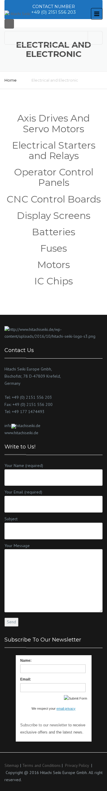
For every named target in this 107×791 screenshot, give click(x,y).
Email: (25, 679)
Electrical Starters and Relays (53, 150)
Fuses (53, 248)
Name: (26, 660)
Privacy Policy (77, 765)
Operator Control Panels (53, 177)
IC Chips (53, 281)
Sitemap (11, 765)
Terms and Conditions (41, 765)
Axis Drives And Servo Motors (53, 123)
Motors (53, 264)
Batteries (53, 232)
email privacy (65, 708)
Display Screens (53, 215)
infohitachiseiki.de (22, 425)
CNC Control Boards (54, 199)
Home (10, 80)
